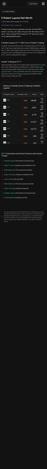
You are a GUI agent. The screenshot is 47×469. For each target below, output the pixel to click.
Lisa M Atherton (9, 197)
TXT (8, 100)
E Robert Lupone (9, 161)
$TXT (18, 43)
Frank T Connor (12, 71)
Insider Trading (9, 11)
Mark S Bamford (26, 71)
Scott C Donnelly (9, 174)
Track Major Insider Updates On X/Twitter (15, 21)
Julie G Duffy (8, 179)
